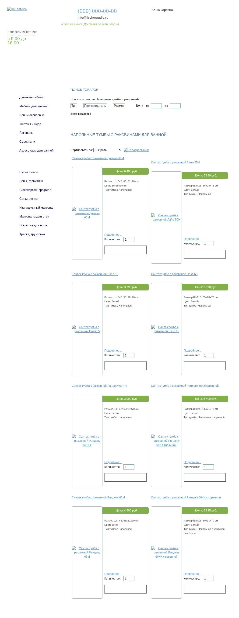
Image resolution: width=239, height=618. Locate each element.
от (147, 105)
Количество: (112, 239)
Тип (73, 105)
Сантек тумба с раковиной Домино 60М (98, 158)
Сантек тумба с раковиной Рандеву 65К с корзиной (185, 385)
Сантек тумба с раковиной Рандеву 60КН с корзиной (186, 497)
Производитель (95, 105)
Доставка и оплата (116, 70)
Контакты (212, 70)
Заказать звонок (32, 54)
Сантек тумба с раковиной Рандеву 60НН (99, 385)
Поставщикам (180, 70)
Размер (119, 105)
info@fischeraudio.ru (92, 17)
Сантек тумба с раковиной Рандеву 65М (98, 497)
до (166, 105)
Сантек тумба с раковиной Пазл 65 (174, 274)
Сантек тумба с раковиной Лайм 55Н (175, 162)
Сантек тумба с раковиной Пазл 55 (95, 274)
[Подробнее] (87, 217)
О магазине (80, 70)
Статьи (150, 70)
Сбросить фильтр (91, 122)
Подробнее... (113, 234)
